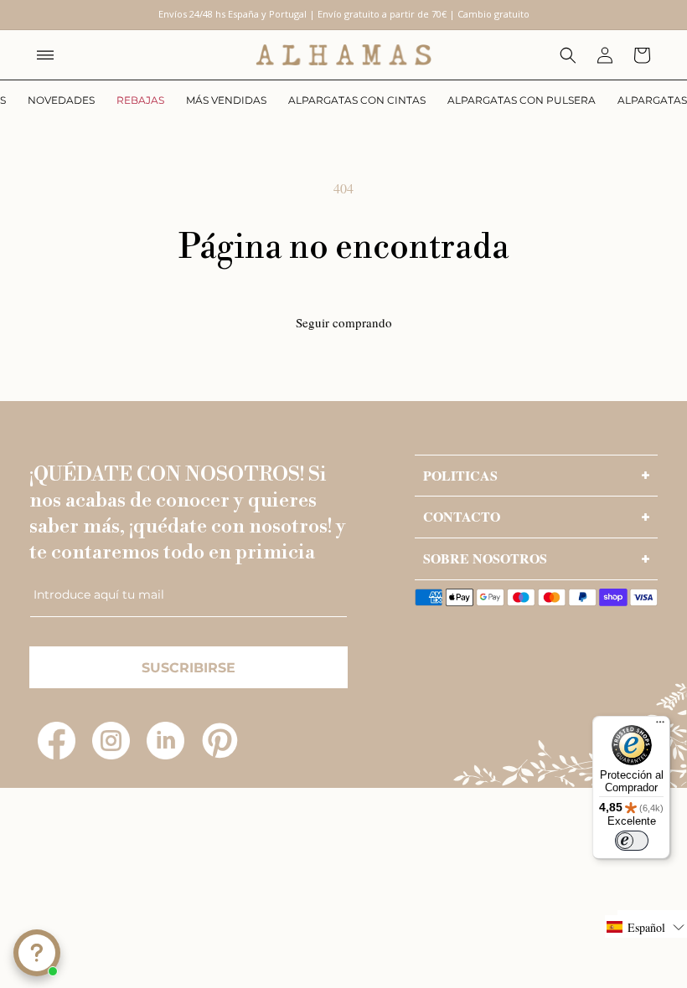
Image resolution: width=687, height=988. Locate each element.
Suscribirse (188, 668)
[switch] (631, 841)
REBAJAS (140, 100)
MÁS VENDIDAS (226, 100)
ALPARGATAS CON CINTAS (357, 100)
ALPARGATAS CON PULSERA (521, 100)
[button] (45, 55)
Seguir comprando (344, 322)
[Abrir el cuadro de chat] (36, 952)
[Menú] (660, 726)
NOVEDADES (61, 100)
